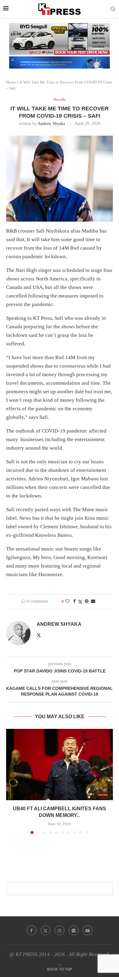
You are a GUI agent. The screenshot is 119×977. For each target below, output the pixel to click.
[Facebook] (31, 930)
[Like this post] (67, 601)
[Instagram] (59, 930)
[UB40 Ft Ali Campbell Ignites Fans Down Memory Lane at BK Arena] (59, 764)
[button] (11, 781)
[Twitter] (45, 930)
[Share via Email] (93, 601)
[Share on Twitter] (80, 601)
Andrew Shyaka (51, 123)
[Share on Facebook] (74, 601)
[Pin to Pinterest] (86, 601)
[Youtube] (87, 930)
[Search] (113, 9)
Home (11, 82)
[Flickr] (73, 930)
